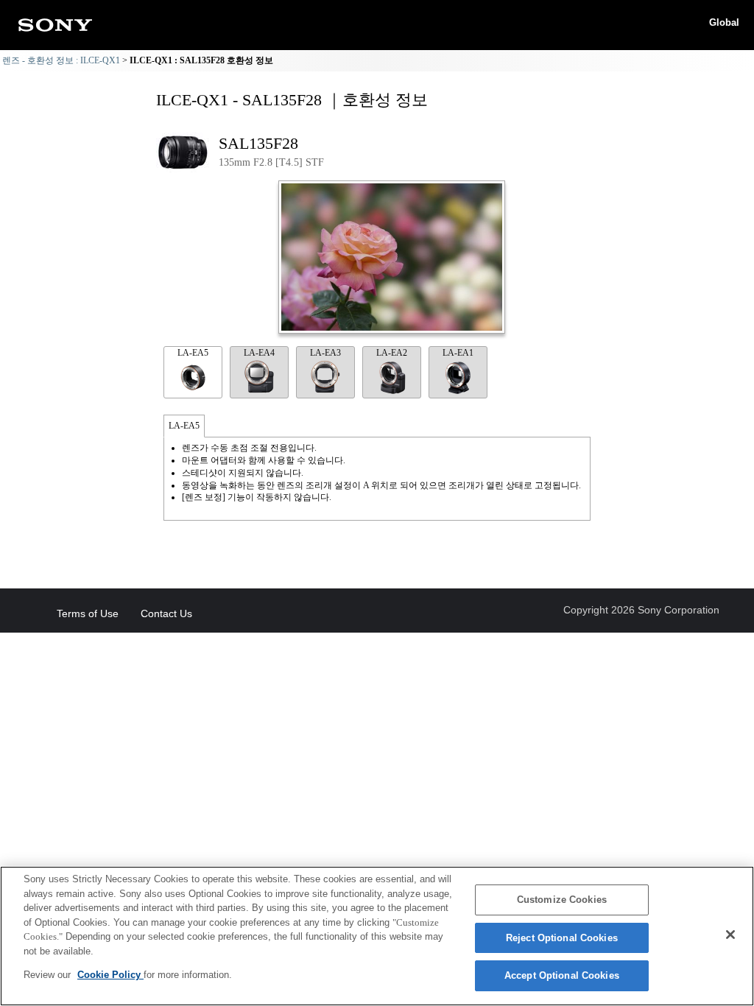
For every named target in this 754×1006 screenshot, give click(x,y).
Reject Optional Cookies (562, 937)
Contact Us (166, 613)
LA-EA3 (325, 353)
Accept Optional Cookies (561, 975)
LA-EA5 (192, 353)
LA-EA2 (391, 353)
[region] (377, 936)
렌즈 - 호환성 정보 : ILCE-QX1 (61, 60)
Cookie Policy (110, 974)
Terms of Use (88, 613)
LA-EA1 (458, 353)
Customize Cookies (562, 899)
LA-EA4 (259, 353)
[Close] (730, 934)
